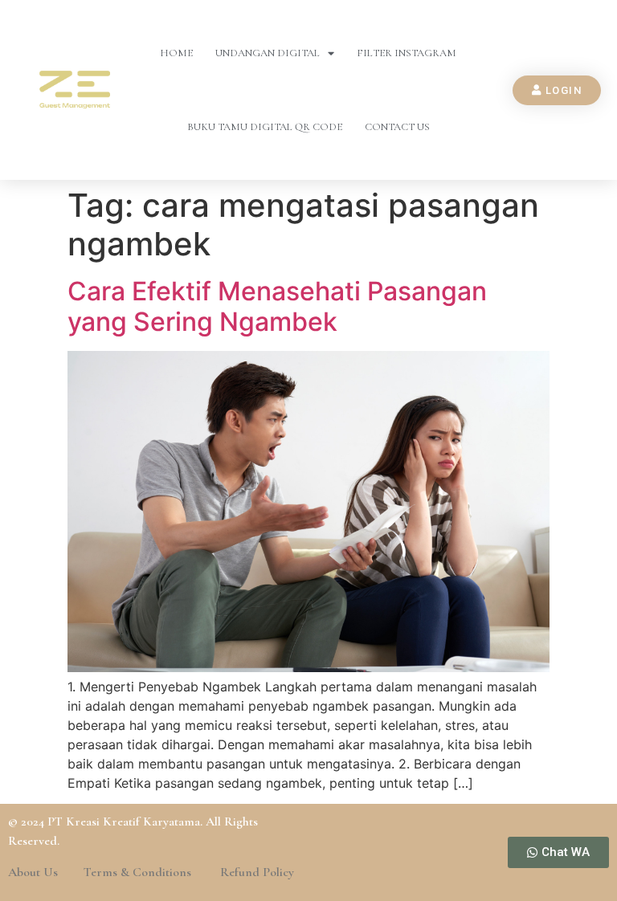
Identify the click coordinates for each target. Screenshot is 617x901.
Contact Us (397, 126)
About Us (33, 872)
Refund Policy (257, 872)
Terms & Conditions (139, 872)
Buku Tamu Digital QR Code (264, 126)
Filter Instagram (406, 53)
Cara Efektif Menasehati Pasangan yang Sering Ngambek (277, 306)
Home (176, 53)
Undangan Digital (267, 53)
